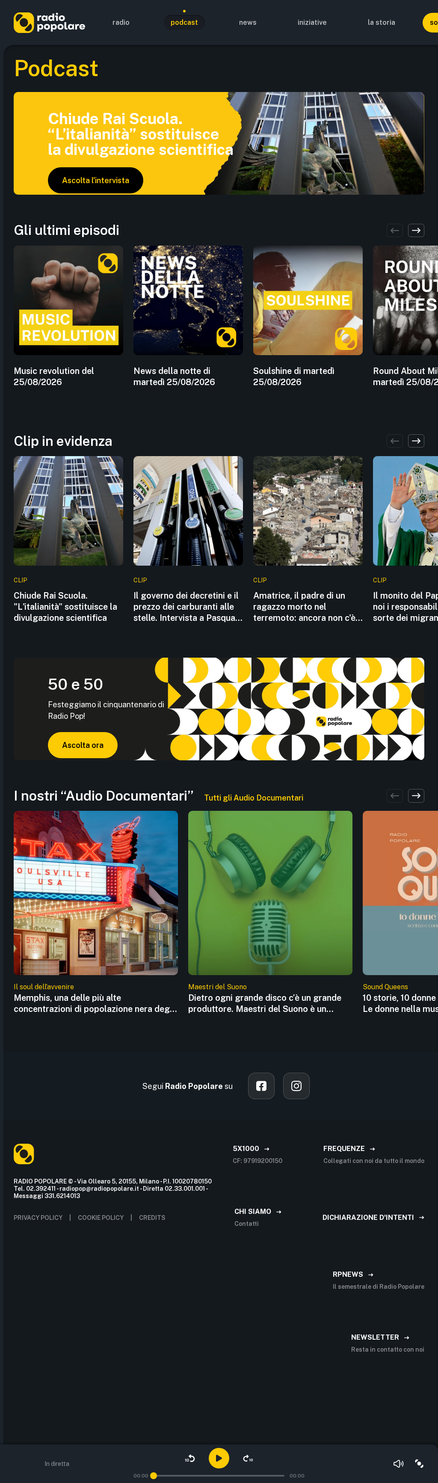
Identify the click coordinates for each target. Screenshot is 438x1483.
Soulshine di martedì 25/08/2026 (293, 376)
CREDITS (152, 1217)
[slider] (153, 1475)
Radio (121, 22)
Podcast (184, 22)
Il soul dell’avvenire (44, 987)
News (248, 22)
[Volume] (399, 1464)
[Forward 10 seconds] (248, 1458)
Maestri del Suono (217, 987)
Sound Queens (385, 987)
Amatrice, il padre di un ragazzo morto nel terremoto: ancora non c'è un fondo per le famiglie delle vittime (304, 606)
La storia (381, 22)
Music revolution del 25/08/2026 (54, 376)
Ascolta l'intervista (95, 180)
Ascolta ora (83, 745)
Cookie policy (101, 1217)
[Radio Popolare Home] (49, 22)
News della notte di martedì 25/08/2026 (174, 376)
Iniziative (312, 22)
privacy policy (38, 1217)
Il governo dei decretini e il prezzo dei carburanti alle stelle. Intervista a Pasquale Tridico (187, 606)
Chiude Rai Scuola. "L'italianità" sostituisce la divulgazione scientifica (65, 606)
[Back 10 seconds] (190, 1458)
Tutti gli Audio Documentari (253, 797)
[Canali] (419, 1464)
